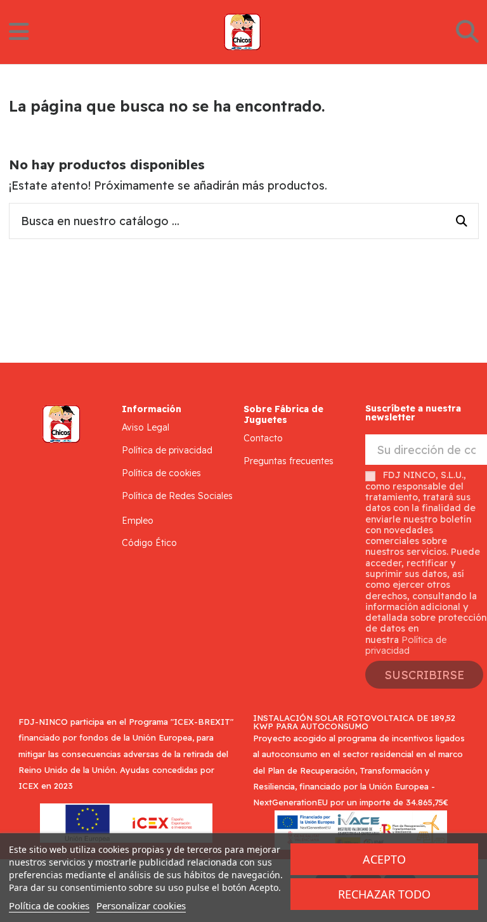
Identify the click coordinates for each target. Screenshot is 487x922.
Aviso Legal (145, 427)
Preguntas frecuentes (289, 461)
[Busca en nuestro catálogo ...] (462, 221)
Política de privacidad (167, 450)
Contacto (263, 438)
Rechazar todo (384, 894)
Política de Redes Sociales (177, 496)
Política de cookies (161, 473)
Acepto (384, 859)
